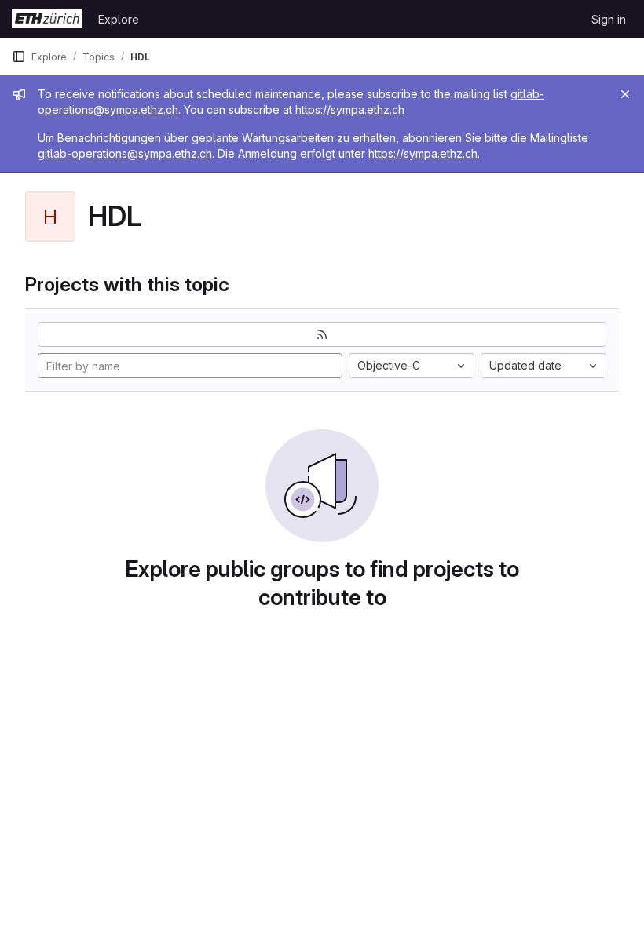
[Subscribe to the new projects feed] (322, 334)
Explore (118, 19)
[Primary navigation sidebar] (18, 56)
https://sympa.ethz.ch (349, 109)
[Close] (625, 94)
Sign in (608, 19)
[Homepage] (47, 18)
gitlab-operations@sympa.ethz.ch (125, 153)
